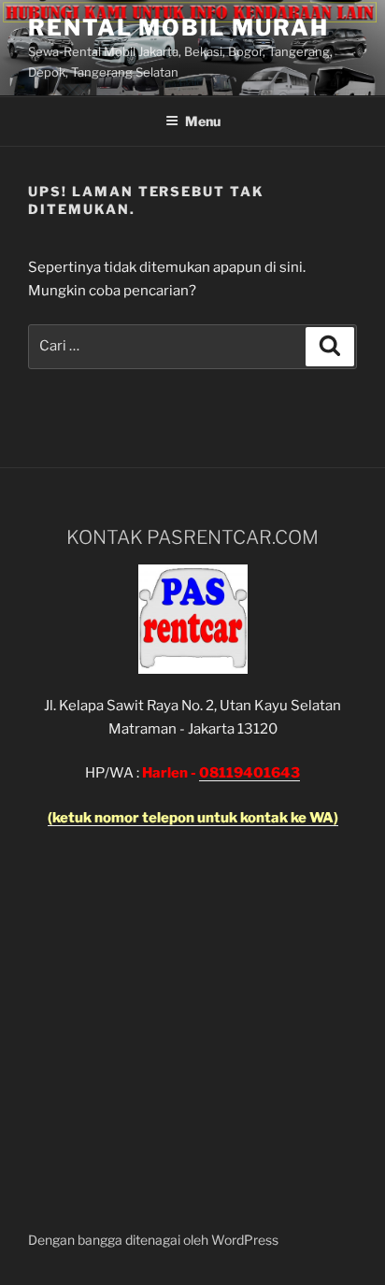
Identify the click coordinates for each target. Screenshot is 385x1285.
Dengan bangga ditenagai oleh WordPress (153, 1240)
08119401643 (249, 772)
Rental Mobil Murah (178, 27)
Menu (203, 121)
